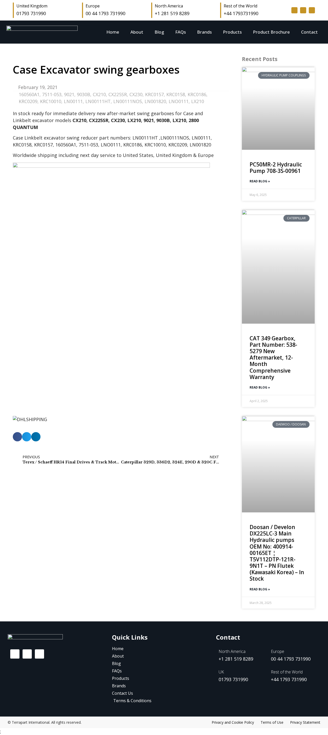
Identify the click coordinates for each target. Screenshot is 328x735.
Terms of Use (272, 722)
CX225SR (117, 94)
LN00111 (73, 101)
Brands (204, 32)
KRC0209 (28, 101)
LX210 (197, 101)
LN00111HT (98, 101)
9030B (83, 94)
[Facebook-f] (294, 10)
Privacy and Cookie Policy (233, 722)
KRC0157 (154, 94)
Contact (309, 32)
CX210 (99, 94)
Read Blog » (260, 181)
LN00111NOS (127, 101)
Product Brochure (271, 32)
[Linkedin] (312, 10)
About (136, 32)
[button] (17, 436)
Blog (159, 32)
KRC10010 (50, 101)
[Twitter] (303, 10)
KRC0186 (197, 94)
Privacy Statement (305, 722)
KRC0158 (175, 94)
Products (232, 32)
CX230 (135, 94)
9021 (69, 94)
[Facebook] (14, 654)
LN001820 (155, 101)
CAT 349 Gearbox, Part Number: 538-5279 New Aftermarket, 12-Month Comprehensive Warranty (273, 358)
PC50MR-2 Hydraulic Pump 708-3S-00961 (276, 167)
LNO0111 (179, 101)
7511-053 (51, 94)
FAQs (180, 32)
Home (112, 32)
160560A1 (29, 94)
